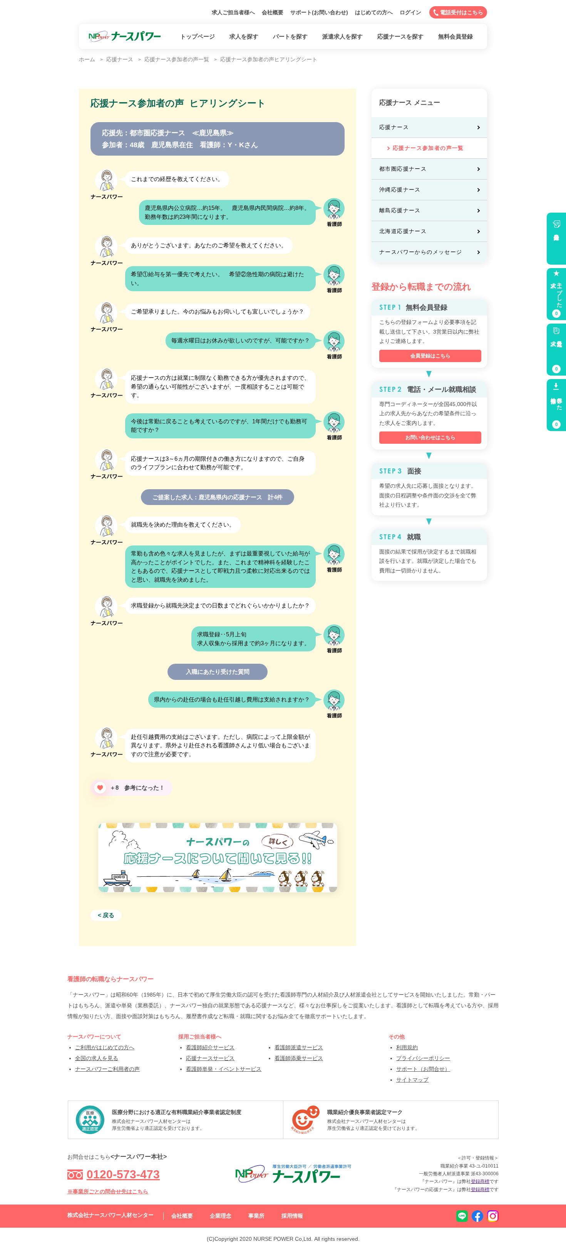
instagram (493, 1216)
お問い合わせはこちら (430, 437)
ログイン (410, 12)
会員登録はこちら (430, 356)
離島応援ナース (400, 210)
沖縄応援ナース (400, 189)
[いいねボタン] (100, 788)
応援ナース (394, 127)
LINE (462, 1216)
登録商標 (480, 1181)
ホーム (87, 59)
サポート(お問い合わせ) (319, 12)
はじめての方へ (374, 12)
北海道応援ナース (403, 231)
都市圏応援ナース (403, 169)
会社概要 (272, 12)
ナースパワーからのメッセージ (420, 252)
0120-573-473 (123, 1174)
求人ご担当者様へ (233, 12)
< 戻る (106, 915)
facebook (477, 1216)
